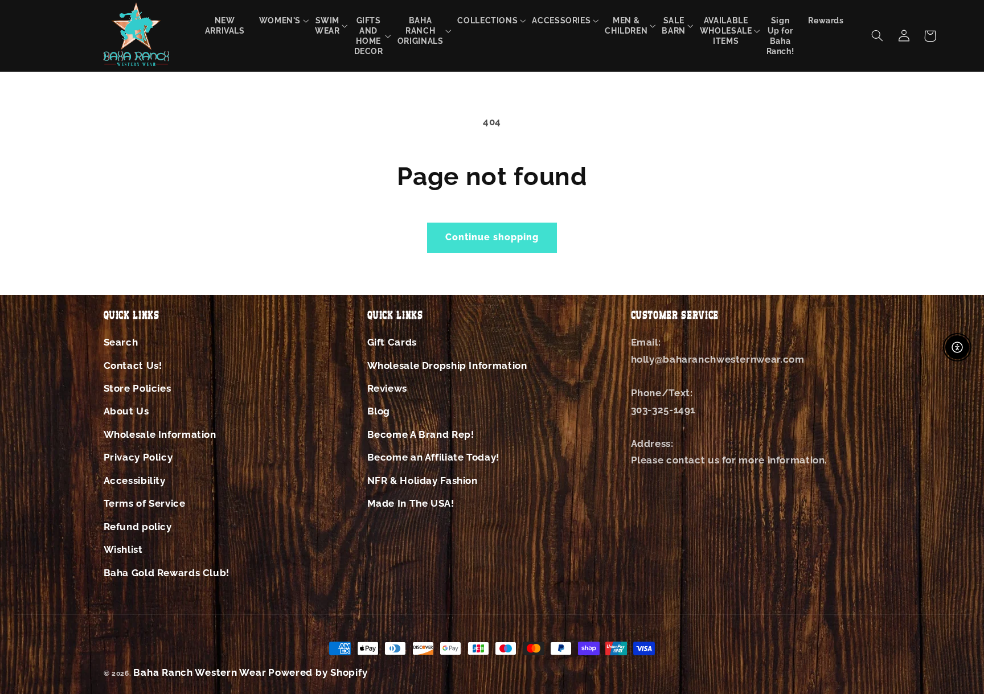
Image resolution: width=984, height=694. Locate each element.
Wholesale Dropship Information (447, 365)
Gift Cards (392, 342)
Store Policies (137, 388)
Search (121, 342)
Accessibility (135, 480)
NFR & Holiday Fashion (422, 480)
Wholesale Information (160, 434)
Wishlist (123, 549)
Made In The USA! (410, 503)
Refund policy (138, 526)
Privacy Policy (138, 457)
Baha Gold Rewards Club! (167, 572)
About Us (126, 411)
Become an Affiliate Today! (433, 457)
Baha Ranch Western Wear (199, 672)
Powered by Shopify (317, 672)
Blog (379, 411)
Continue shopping (492, 237)
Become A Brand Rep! (420, 434)
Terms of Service (145, 503)
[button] (279, 20)
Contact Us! (133, 365)
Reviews (387, 388)
